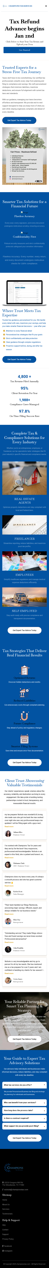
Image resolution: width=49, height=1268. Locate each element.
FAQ (4, 1225)
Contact (5, 1230)
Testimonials (7, 1214)
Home (4, 1200)
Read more (9, 827)
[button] (46, 6)
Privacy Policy (8, 1239)
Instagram (8, 1251)
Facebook (8, 1246)
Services (5, 1209)
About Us (6, 1204)
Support (5, 1234)
